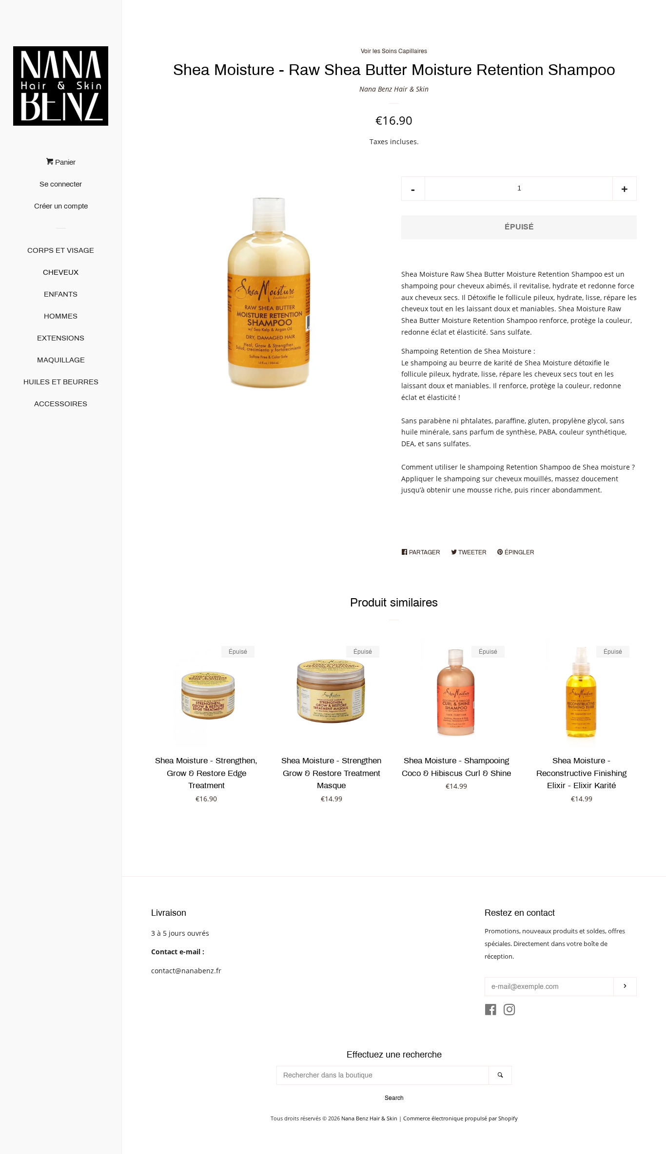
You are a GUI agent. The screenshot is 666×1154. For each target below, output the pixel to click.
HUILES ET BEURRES (60, 382)
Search (394, 1098)
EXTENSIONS (60, 338)
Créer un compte (61, 206)
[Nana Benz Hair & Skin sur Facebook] (491, 1011)
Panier (64, 162)
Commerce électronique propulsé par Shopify (460, 1118)
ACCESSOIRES (60, 404)
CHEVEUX (60, 272)
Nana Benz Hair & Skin (394, 89)
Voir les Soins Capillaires (394, 51)
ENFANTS (61, 294)
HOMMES (61, 316)
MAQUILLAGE (61, 360)
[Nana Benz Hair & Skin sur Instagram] (509, 1011)
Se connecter (60, 184)
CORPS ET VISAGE (60, 250)
